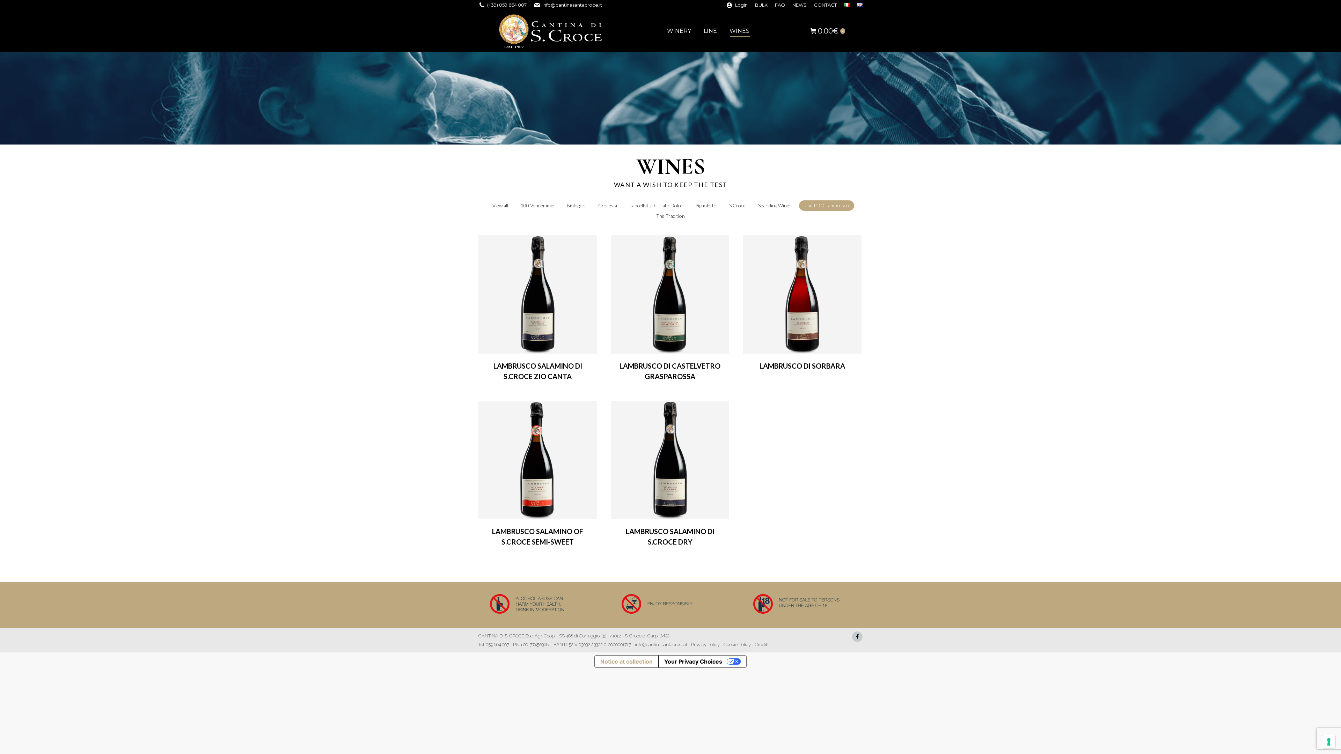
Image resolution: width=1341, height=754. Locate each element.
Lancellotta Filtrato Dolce (656, 205)
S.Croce (737, 205)
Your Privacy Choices (693, 661)
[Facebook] (857, 636)
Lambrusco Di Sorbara (802, 366)
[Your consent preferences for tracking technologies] (1328, 741)
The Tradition (670, 216)
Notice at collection (626, 661)
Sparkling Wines (775, 205)
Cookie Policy (737, 644)
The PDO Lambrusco (826, 205)
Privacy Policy (705, 644)
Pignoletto (706, 205)
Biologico (576, 205)
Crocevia (607, 205)
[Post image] (537, 294)
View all (500, 205)
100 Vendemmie (537, 205)
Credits (762, 644)
